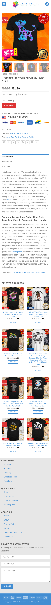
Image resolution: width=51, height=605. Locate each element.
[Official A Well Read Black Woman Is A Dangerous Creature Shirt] (38, 298)
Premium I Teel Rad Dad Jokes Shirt (29, 272)
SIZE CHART (6, 166)
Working (31, 137)
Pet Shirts (8, 481)
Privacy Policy (10, 524)
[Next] (45, 37)
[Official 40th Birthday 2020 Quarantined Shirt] (13, 429)
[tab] (25, 156)
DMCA (6, 520)
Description (7, 157)
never (9, 200)
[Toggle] (4, 94)
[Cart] (47, 4)
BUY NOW (9, 106)
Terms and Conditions (13, 532)
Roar (12, 137)
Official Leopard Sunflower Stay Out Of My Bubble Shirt (13, 314)
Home (4, 74)
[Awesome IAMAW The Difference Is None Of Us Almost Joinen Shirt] (38, 388)
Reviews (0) (7, 161)
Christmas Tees (10, 477)
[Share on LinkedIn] (32, 142)
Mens (19, 133)
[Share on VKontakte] (27, 142)
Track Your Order (11, 500)
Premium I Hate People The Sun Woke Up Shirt (13, 355)
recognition (17, 252)
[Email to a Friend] (18, 142)
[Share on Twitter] (13, 142)
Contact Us (8, 537)
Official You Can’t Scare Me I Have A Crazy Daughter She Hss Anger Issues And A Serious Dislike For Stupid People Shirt (38, 359)
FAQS (6, 528)
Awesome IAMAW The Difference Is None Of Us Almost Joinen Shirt (38, 404)
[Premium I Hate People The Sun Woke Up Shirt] (13, 340)
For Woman (9, 468)
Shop (6, 492)
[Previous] (6, 37)
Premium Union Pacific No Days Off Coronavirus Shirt (38, 444)
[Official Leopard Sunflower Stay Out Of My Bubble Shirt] (13, 298)
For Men (7, 464)
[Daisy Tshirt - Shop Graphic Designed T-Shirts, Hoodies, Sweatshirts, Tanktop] (25, 4)
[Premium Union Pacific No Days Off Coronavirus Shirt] (38, 429)
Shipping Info (9, 505)
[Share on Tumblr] (37, 142)
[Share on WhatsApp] (4, 142)
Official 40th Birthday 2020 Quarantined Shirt (13, 444)
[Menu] (4, 4)
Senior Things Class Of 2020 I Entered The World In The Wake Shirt (13, 404)
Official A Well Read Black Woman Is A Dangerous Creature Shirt (38, 314)
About (6, 516)
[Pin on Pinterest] (23, 142)
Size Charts (9, 496)
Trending (13, 74)
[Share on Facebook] (9, 142)
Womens (25, 133)
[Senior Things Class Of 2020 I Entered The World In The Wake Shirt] (13, 388)
